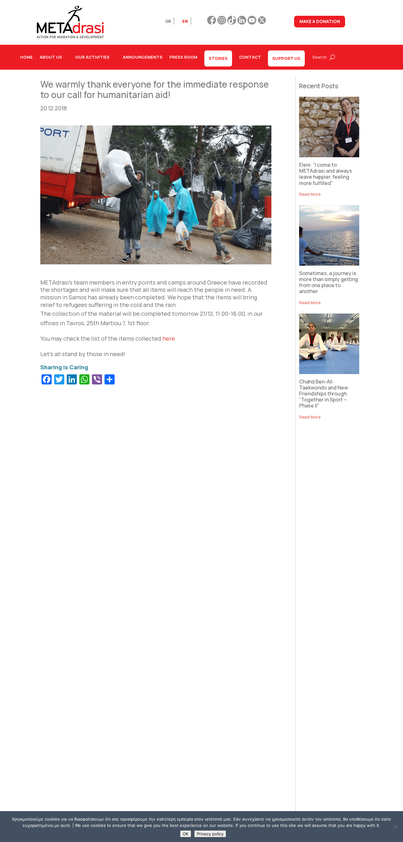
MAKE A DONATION (319, 21)
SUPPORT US (286, 58)
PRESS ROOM (183, 57)
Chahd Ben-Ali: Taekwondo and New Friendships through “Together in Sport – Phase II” (323, 393)
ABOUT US (51, 57)
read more (310, 194)
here (168, 338)
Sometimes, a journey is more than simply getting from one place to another (328, 282)
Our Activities (92, 57)
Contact (250, 57)
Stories (218, 58)
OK (186, 833)
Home (26, 57)
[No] (395, 826)
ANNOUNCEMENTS (142, 57)
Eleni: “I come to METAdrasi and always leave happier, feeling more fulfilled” (325, 174)
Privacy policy (210, 833)
